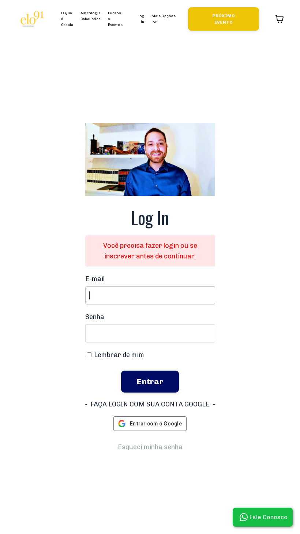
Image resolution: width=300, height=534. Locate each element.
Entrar (150, 381)
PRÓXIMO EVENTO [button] (223, 19)
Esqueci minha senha (150, 447)
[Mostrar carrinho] (279, 19)
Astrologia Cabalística (90, 16)
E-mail (95, 279)
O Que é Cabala (67, 19)
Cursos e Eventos (115, 19)
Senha (94, 317)
